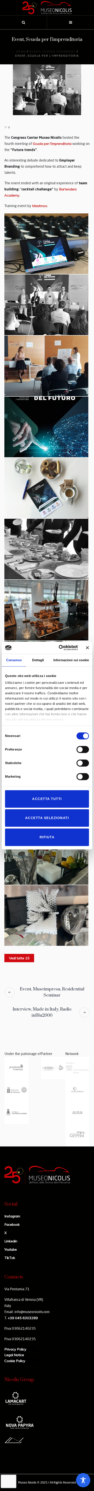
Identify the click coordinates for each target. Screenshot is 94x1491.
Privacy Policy (15, 1349)
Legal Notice (14, 1355)
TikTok (9, 1257)
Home (21, 51)
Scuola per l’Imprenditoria (52, 143)
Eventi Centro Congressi (52, 51)
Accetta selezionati (47, 818)
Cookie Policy (14, 1361)
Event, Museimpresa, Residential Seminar (52, 992)
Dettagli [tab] (38, 660)
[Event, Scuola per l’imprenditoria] (47, 89)
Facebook (12, 1224)
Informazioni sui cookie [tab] (71, 660)
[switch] (83, 749)
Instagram (12, 1216)
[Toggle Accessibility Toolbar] (83, 1480)
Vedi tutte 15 (19, 958)
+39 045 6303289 (23, 1318)
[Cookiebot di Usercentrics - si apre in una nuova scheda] (59, 648)
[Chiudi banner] (87, 647)
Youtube (10, 1249)
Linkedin (10, 1241)
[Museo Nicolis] (47, 7)
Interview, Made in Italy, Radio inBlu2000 (42, 1012)
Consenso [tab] (14, 660)
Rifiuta (47, 837)
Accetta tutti (47, 799)
